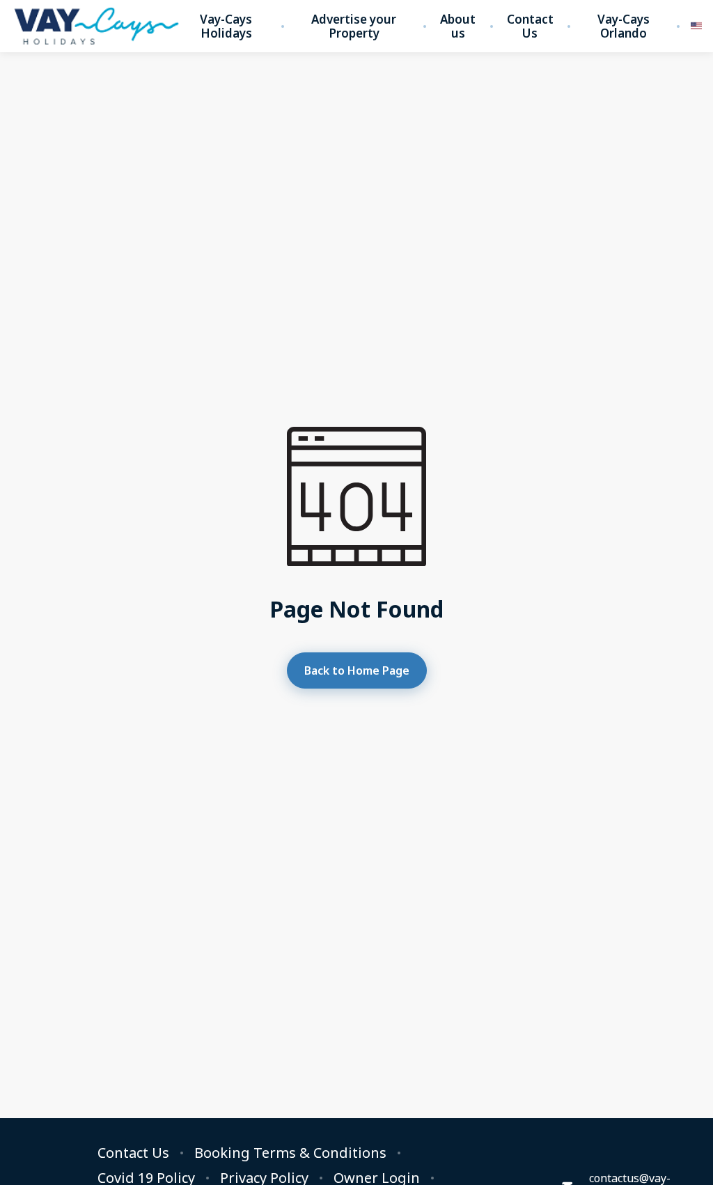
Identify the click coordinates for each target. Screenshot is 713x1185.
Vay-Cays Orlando (623, 26)
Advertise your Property (353, 26)
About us (458, 26)
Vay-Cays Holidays (226, 26)
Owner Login (377, 1178)
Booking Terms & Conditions (290, 1153)
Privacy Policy (264, 1178)
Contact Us (530, 26)
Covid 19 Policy (146, 1178)
